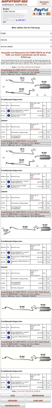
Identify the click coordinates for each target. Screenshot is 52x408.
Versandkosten (35, 108)
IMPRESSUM (38, 396)
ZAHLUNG (38, 401)
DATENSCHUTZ (12, 406)
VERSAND (12, 401)
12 (34, 67)
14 (39, 67)
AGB (12, 396)
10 (30, 67)
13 (37, 67)
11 (32, 67)
